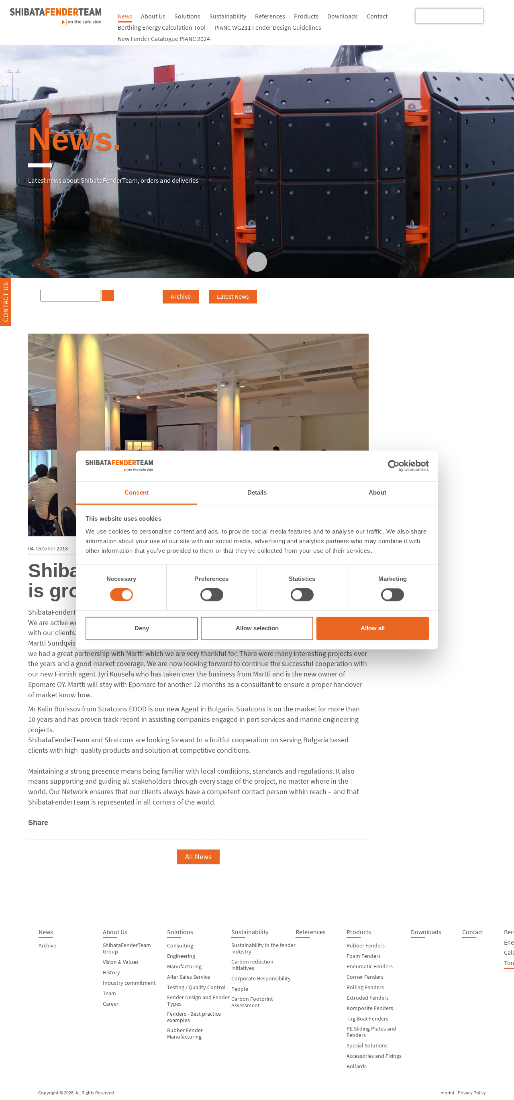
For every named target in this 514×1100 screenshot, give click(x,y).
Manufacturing (184, 966)
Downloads (342, 16)
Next (333, 856)
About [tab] (377, 492)
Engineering (181, 956)
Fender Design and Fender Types (198, 1000)
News (125, 16)
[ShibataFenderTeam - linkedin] (495, 15)
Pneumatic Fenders (370, 966)
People (239, 989)
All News (198, 856)
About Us (153, 16)
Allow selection (257, 628)
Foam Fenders (364, 956)
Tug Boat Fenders (367, 1018)
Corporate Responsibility (261, 978)
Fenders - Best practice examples (194, 1016)
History (111, 972)
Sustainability (227, 16)
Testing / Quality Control (196, 987)
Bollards (357, 1066)
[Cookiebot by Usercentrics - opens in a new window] (394, 466)
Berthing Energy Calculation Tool (162, 27)
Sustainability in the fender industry (263, 948)
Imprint (447, 1093)
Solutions (187, 16)
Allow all (373, 628)
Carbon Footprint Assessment (252, 1002)
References (270, 16)
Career (110, 1003)
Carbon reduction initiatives (252, 964)
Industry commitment (129, 983)
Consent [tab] (136, 492)
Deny (142, 628)
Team (109, 993)
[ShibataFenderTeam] (55, 22)
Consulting (180, 945)
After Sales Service (188, 977)
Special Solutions (367, 1045)
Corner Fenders (365, 977)
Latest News (233, 296)
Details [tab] (257, 492)
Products (306, 16)
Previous (61, 856)
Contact (377, 16)
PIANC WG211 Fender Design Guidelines (267, 27)
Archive (181, 296)
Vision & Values (121, 962)
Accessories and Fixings (374, 1056)
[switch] (211, 595)
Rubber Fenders (366, 945)
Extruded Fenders (368, 997)
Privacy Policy (472, 1093)
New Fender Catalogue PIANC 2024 (164, 39)
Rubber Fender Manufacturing (185, 1033)
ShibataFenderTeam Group (127, 948)
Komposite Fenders (370, 1008)
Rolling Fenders (365, 987)
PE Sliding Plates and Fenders (371, 1031)
